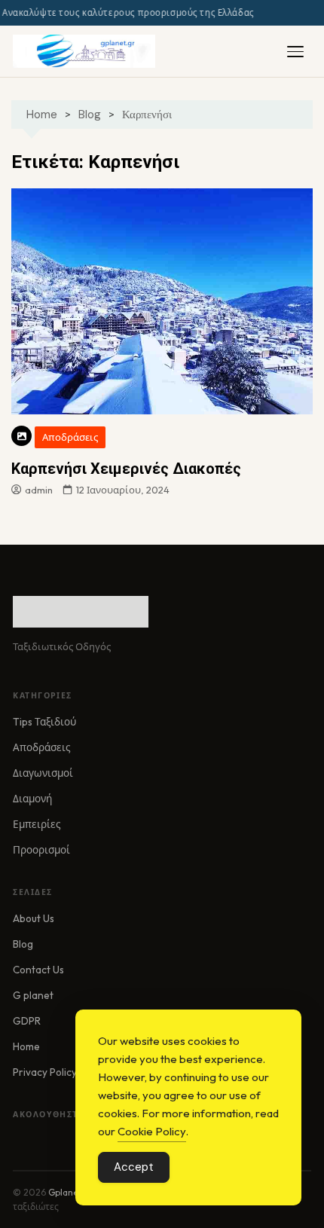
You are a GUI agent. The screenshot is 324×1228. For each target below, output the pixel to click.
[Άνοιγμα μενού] (295, 51)
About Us (33, 918)
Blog (23, 944)
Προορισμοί (41, 850)
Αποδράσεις (70, 437)
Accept (134, 1167)
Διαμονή (32, 798)
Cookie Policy (152, 1131)
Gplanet (65, 1192)
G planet (33, 995)
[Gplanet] (84, 51)
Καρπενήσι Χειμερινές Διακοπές (126, 469)
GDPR (27, 1021)
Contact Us (38, 969)
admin (39, 490)
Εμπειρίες (37, 824)
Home (26, 1046)
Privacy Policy (45, 1072)
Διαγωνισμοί (43, 773)
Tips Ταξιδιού (44, 722)
